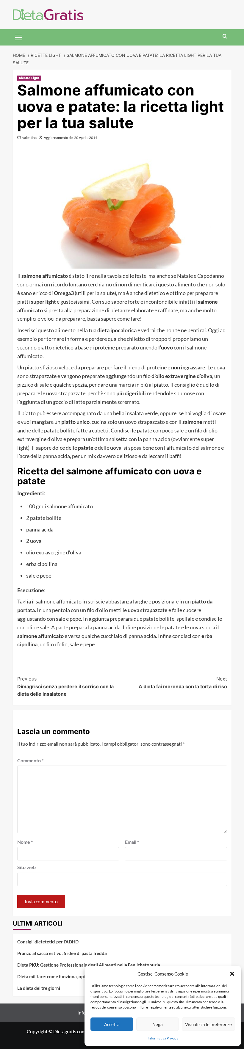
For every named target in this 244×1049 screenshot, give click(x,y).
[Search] (225, 36)
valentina (29, 137)
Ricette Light (29, 78)
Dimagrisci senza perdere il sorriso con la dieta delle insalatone (65, 686)
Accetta (112, 1024)
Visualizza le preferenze (208, 1024)
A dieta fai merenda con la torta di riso (183, 682)
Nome (25, 842)
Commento (30, 760)
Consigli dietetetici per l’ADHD (48, 941)
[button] (232, 974)
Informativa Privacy (163, 1038)
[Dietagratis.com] (48, 14)
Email (132, 842)
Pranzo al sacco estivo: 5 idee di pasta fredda (62, 953)
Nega (157, 1024)
